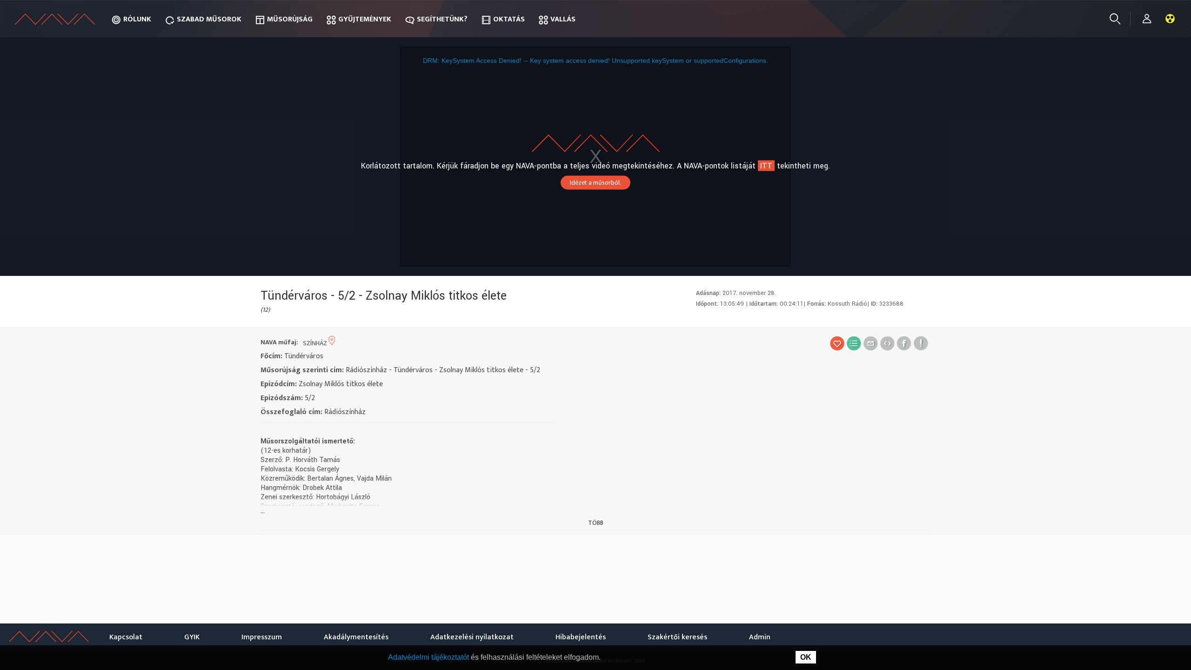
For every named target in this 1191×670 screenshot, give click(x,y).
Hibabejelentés (580, 637)
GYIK (192, 637)
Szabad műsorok (209, 19)
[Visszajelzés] (921, 343)
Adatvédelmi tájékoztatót (429, 657)
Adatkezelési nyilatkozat (472, 637)
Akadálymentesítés (356, 637)
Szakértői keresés (677, 637)
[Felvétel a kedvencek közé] (837, 343)
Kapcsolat (125, 637)
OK (805, 657)
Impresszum (261, 637)
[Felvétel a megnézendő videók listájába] (854, 343)
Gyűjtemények (364, 19)
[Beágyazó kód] (887, 343)
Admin (759, 637)
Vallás (562, 19)
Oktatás (509, 19)
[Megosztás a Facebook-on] (904, 343)
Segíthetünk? (442, 19)
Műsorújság (290, 19)
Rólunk (137, 19)
